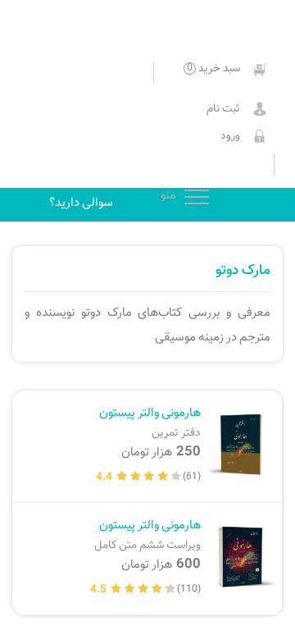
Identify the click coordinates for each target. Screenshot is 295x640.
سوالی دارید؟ (81, 203)
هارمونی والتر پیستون (150, 422)
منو (196, 197)
